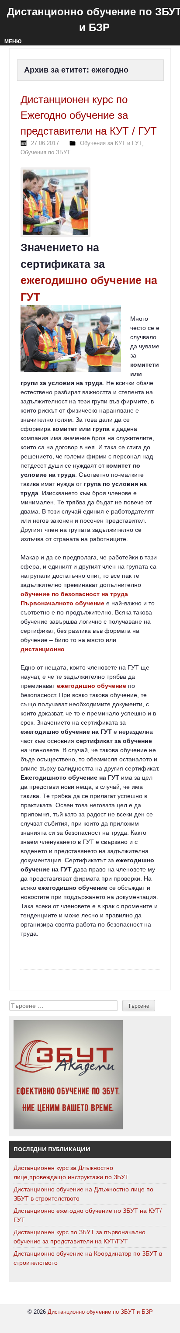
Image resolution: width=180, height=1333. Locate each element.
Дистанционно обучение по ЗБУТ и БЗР (100, 1312)
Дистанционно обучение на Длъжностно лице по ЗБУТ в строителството (83, 1194)
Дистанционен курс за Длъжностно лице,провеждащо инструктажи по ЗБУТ (71, 1172)
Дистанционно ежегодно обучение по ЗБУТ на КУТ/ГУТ (88, 1215)
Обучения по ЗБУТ (45, 152)
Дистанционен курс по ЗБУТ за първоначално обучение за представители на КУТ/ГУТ (79, 1237)
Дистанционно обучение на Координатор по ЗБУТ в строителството (88, 1258)
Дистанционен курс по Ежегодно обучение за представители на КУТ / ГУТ (89, 115)
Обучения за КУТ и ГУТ (111, 143)
